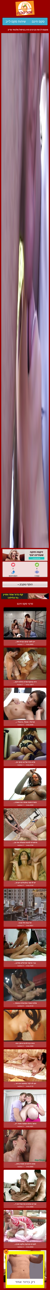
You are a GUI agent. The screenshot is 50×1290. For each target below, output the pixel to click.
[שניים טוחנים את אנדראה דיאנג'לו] (25, 1186)
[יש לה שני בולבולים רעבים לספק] (25, 864)
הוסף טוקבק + (25, 584)
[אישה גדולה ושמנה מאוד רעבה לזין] (25, 1105)
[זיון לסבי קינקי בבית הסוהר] (25, 623)
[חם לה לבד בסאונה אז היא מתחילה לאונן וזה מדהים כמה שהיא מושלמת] (25, 1065)
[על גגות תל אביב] (25, 905)
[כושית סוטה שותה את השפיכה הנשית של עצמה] (25, 784)
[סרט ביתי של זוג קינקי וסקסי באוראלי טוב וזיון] (25, 744)
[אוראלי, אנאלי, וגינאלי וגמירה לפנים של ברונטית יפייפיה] (25, 704)
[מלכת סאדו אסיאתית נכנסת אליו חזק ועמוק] (25, 985)
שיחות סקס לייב (16, 21)
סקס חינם (38, 21)
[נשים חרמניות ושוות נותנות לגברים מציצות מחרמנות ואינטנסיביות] (25, 1146)
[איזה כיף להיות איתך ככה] (25, 1025)
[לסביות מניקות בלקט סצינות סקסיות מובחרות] (25, 1226)
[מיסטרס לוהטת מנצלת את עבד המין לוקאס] (25, 824)
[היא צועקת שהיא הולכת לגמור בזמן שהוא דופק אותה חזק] (25, 664)
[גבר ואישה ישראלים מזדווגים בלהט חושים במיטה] (25, 945)
